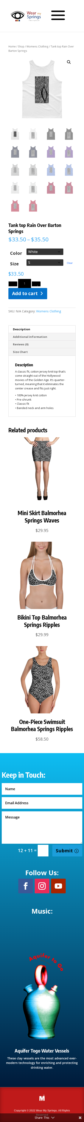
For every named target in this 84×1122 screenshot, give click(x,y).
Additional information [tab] (30, 337)
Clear (70, 262)
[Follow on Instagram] (42, 886)
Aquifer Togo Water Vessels (42, 1051)
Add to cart (25, 293)
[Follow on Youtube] (58, 886)
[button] (69, 62)
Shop (21, 46)
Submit (64, 851)
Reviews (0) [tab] (20, 344)
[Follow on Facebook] (25, 886)
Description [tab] (21, 329)
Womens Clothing (37, 46)
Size (14, 264)
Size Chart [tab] (20, 352)
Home (12, 46)
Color (16, 253)
